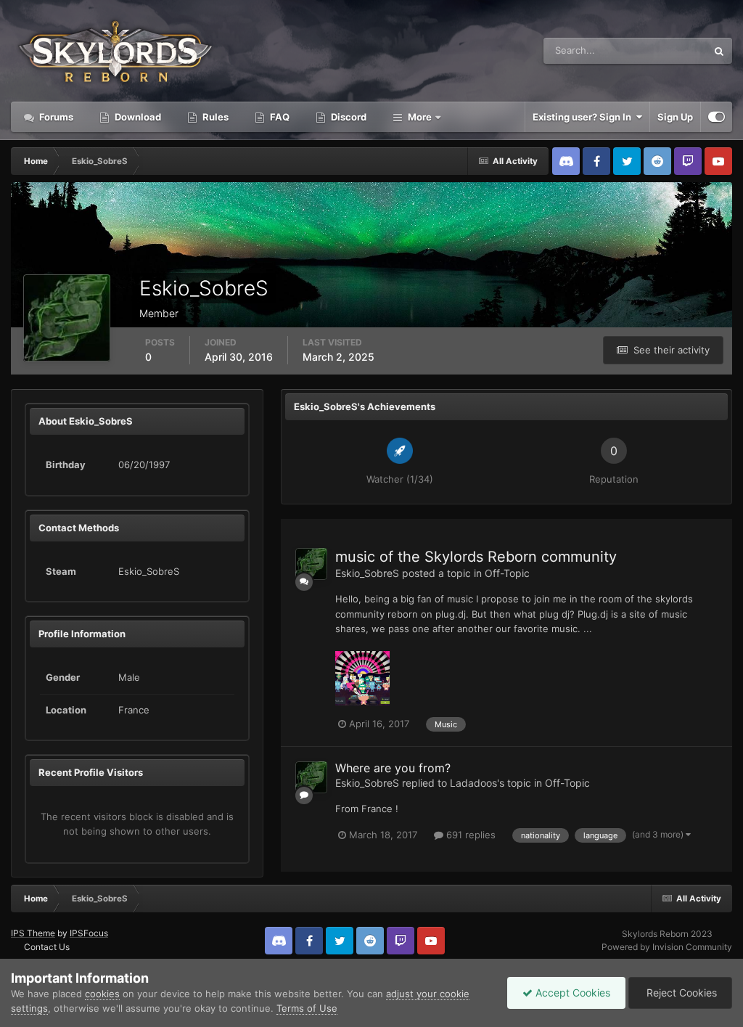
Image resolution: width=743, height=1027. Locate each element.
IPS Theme (33, 933)
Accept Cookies (571, 992)
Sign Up (675, 117)
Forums (55, 117)
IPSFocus (89, 933)
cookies (102, 993)
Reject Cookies (680, 992)
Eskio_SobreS (367, 573)
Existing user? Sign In (584, 117)
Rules (214, 117)
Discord (347, 117)
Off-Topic (507, 573)
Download (136, 117)
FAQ (279, 117)
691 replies (469, 834)
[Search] (719, 51)
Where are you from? (393, 768)
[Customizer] (716, 117)
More (420, 117)
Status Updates (655, 50)
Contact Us (47, 946)
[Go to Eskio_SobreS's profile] (311, 564)
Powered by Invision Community (667, 946)
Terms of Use (306, 1008)
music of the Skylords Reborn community (476, 556)
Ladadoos (473, 783)
